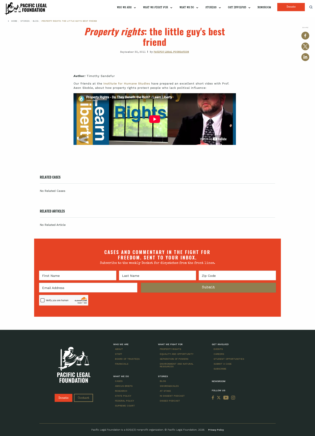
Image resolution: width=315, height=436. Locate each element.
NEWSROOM (218, 381)
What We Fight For (155, 7)
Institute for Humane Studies (126, 83)
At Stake (165, 391)
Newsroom (264, 7)
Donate (291, 7)
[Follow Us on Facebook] (213, 398)
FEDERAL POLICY (124, 400)
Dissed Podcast (170, 400)
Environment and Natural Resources (176, 365)
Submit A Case (223, 363)
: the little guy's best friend (69, 21)
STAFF (118, 354)
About (119, 349)
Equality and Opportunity (176, 354)
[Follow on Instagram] (232, 398)
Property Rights (170, 349)
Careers (219, 354)
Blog (36, 21)
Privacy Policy (216, 429)
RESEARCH (121, 391)
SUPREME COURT (125, 405)
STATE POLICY (123, 395)
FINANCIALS (121, 363)
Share (305, 27)
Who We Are (124, 7)
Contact (83, 398)
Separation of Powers (174, 359)
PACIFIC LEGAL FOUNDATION (171, 52)
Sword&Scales (169, 386)
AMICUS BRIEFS (124, 386)
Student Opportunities (229, 359)
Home (14, 21)
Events (218, 349)
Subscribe (220, 368)
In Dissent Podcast (172, 395)
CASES (119, 381)
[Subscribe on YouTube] (226, 398)
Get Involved (237, 7)
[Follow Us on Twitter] (218, 398)
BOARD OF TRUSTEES (127, 359)
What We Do (186, 7)
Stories (211, 7)
